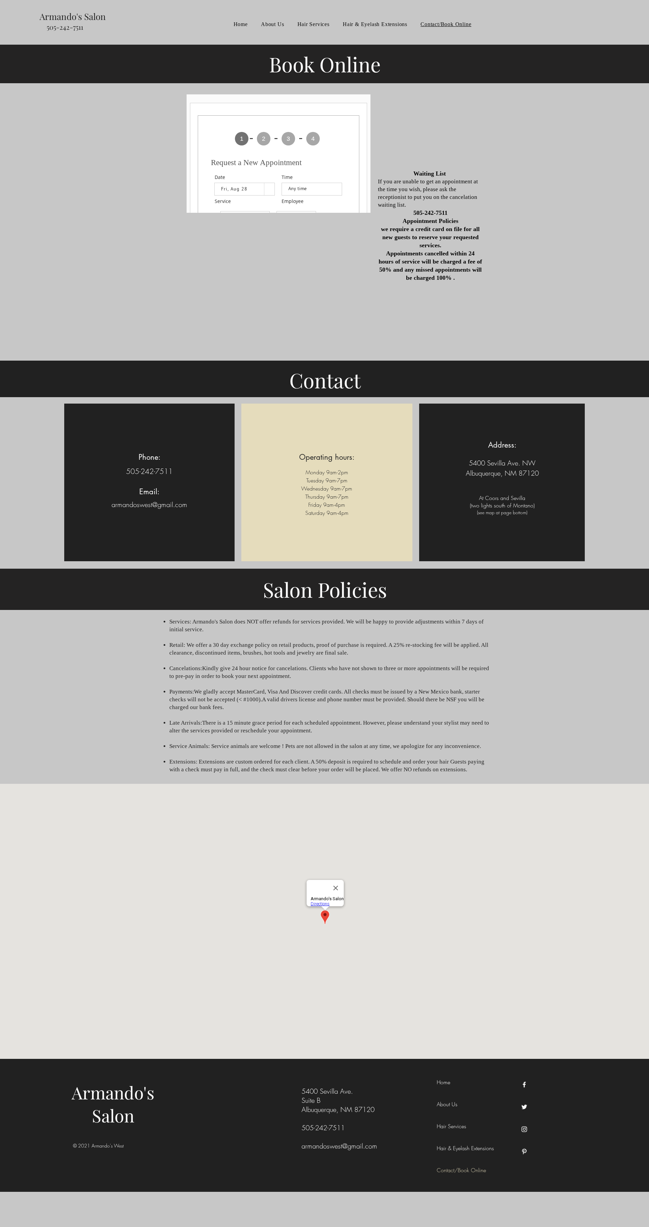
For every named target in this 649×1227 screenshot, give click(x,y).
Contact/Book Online (461, 1170)
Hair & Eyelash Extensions (465, 1148)
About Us (447, 1104)
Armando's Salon (113, 1104)
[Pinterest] (524, 1151)
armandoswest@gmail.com (149, 504)
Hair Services (451, 1126)
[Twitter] (524, 1107)
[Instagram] (524, 1129)
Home (443, 1082)
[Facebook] (524, 1084)
